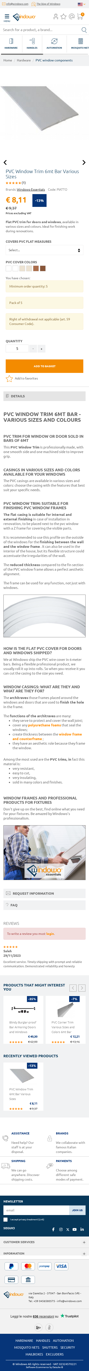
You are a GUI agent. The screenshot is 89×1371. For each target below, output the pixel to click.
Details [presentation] (17, 396)
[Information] (84, 1254)
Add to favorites (26, 378)
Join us (77, 1210)
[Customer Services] (84, 1242)
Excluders (54, 1354)
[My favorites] (63, 18)
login (50, 934)
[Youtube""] (74, 1229)
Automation (63, 1340)
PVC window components (54, 60)
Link (41, 1219)
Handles (43, 1340)
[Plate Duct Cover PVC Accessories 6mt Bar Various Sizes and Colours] (44, 110)
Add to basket (44, 366)
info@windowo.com (17, 4)
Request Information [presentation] (33, 893)
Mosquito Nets (26, 1347)
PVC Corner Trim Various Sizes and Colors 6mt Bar (63, 1027)
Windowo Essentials (31, 189)
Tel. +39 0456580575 (42, 1301)
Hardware (24, 60)
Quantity (14, 341)
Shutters (50, 1347)
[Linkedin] (82, 1229)
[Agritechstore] (38, 1327)
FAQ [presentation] (14, 905)
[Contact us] (72, 18)
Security (67, 1347)
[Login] (56, 18)
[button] (56, 17)
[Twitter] (67, 1229)
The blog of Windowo (48, 4)
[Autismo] (49, 1327)
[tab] (44, 396)
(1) (23, 183)
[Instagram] (61, 1229)
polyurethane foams (44, 725)
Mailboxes (34, 1354)
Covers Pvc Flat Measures (28, 241)
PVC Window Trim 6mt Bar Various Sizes (21, 1094)
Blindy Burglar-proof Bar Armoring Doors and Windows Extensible (22, 1029)
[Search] (84, 29)
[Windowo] (19, 16)
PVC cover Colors (21, 262)
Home (7, 60)
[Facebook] (53, 1229)
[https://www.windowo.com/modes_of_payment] (44, 1273)
